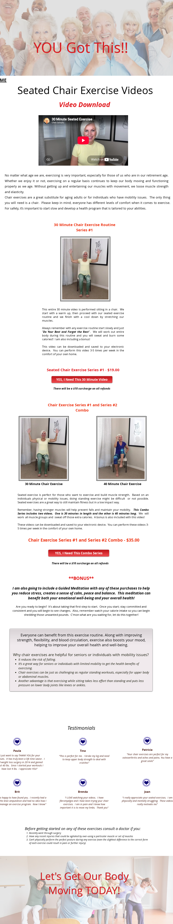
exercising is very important (65, 175)
